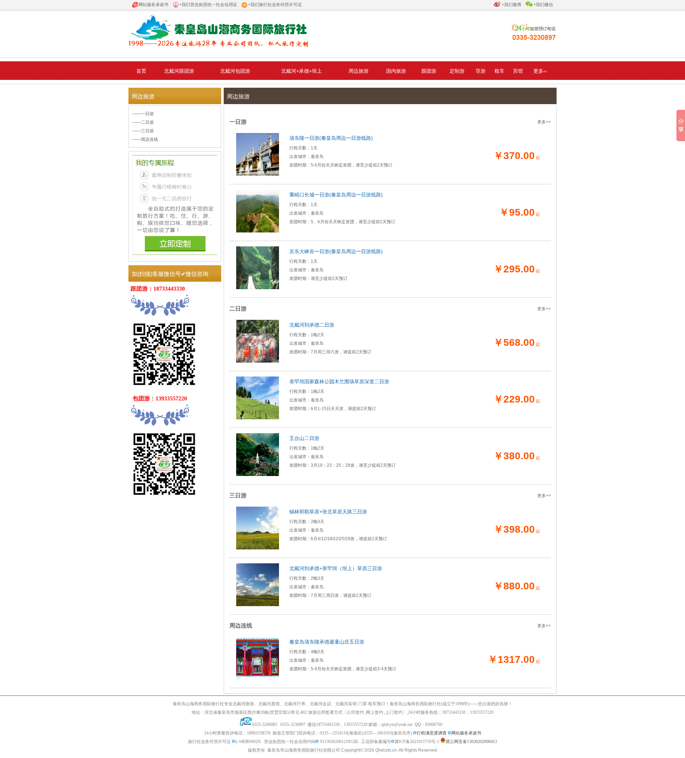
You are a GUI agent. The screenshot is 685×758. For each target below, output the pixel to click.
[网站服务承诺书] (415, 733)
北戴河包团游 (235, 71)
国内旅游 (396, 71)
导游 (481, 71)
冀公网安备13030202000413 (471, 741)
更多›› (540, 71)
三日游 (147, 130)
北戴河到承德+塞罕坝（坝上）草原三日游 (335, 568)
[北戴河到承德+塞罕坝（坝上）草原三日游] (257, 604)
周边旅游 (359, 71)
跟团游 (428, 71)
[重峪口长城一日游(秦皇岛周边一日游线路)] (257, 231)
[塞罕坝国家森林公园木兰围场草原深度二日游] (257, 417)
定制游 (457, 71)
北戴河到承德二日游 (311, 325)
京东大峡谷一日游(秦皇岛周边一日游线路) (336, 251)
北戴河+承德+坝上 (301, 71)
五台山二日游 (304, 438)
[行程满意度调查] (449, 733)
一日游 (147, 113)
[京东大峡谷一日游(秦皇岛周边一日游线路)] (257, 287)
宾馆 (518, 71)
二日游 (147, 122)
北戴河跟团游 (179, 71)
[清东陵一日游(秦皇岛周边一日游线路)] (257, 174)
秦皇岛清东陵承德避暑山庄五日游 (326, 642)
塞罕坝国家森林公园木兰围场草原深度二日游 (339, 381)
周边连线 (149, 139)
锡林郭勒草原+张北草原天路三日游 (328, 511)
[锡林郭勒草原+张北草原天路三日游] (257, 548)
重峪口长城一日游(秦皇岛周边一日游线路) (336, 195)
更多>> (544, 121)
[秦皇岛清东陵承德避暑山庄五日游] (257, 678)
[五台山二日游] (257, 474)
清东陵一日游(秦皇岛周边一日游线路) (331, 138)
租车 (499, 71)
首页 (141, 71)
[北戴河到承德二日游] (257, 361)
